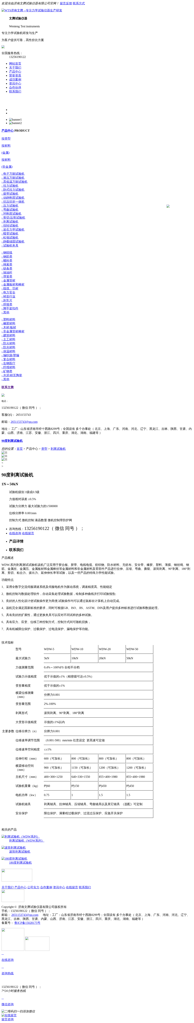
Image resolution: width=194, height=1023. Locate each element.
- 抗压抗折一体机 (13, 201)
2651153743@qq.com (24, 421)
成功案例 (15, 79)
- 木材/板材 (9, 327)
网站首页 (15, 63)
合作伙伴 (15, 87)
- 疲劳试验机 (10, 193)
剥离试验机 (58, 448)
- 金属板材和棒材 (13, 284)
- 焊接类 (7, 304)
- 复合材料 (8, 359)
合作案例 (46, 887)
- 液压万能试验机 (13, 177)
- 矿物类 (7, 371)
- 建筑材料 (8, 335)
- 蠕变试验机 (10, 233)
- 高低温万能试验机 (14, 181)
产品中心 (15, 71)
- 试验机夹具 (10, 245)
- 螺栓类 (7, 260)
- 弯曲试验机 (10, 209)
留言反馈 (66, 3)
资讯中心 (15, 83)
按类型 (6, 138)
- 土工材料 (8, 339)
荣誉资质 (15, 75)
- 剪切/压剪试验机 (13, 217)
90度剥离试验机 (12, 440)
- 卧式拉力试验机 (13, 189)
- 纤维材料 (8, 367)
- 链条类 (7, 268)
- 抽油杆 (7, 272)
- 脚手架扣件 (10, 308)
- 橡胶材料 (8, 323)
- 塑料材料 (8, 319)
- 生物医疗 (8, 363)
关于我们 (15, 67)
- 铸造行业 (8, 296)
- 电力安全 (8, 292)
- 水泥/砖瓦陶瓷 (12, 375)
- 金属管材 (8, 280)
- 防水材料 (8, 347)
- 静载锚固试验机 (13, 241)
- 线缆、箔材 (10, 288)
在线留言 (28, 533)
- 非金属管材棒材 (13, 331)
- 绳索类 (7, 264)
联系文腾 (8, 387)
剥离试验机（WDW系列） (26, 840)
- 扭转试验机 (10, 225)
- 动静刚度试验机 (13, 197)
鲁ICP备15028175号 (27, 922)
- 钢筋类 (7, 256)
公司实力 (33, 887)
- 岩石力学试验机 (13, 229)
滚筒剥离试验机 (19, 851)
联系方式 (79, 3)
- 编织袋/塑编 (10, 355)
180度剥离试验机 (20, 862)
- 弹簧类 (7, 276)
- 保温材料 (8, 351)
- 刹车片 (7, 300)
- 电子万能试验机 (13, 173)
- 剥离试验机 (10, 221)
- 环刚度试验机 (11, 213)
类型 (44, 448)
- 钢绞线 (7, 252)
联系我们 (15, 91)
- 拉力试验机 (10, 185)
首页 (20, 448)
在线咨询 (15, 533)
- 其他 (5, 312)
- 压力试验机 (10, 205)
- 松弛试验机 (10, 237)
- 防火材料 (8, 343)
